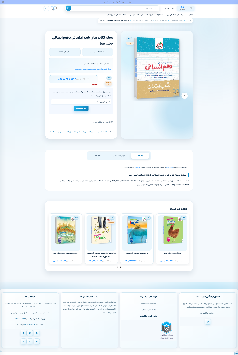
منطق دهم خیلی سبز (172, 253)
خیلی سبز (169, 167)
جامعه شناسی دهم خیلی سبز (65, 253)
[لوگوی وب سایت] (54, 8)
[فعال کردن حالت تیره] (46, 8)
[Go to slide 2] (117, 267)
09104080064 (20, 319)
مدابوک (188, 20)
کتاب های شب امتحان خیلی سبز (142, 20)
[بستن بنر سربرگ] (3, 2)
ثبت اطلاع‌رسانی (81, 108)
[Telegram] (24, 341)
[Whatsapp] (30, 341)
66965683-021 (29, 324)
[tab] (140, 156)
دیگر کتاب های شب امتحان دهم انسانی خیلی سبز (93, 69)
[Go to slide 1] (120, 267)
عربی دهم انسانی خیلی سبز (137, 253)
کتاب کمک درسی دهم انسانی (59, 132)
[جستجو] (68, 8)
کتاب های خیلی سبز (161, 20)
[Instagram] (37, 341)
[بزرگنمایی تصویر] (184, 96)
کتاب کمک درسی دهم (99, 132)
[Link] (208, 322)
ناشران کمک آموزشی (176, 20)
